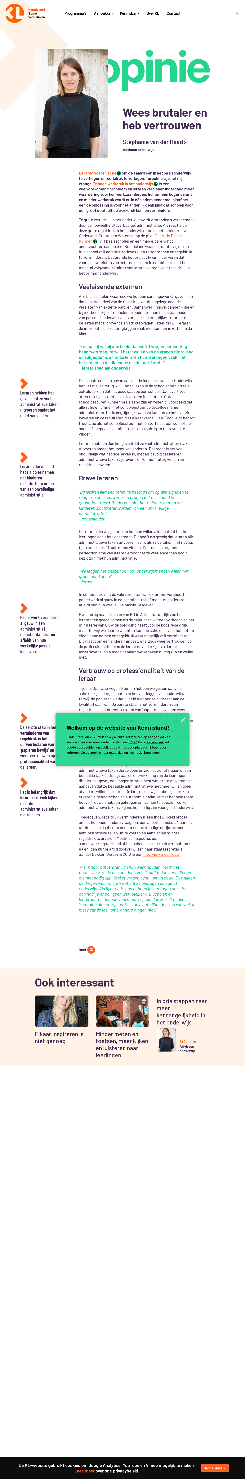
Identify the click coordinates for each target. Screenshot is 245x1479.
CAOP (132, 742)
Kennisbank (155, 742)
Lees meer (152, 752)
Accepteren (215, 1468)
